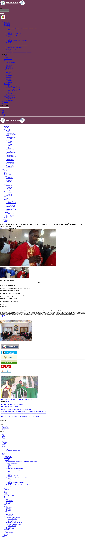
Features (3, 115)
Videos (3, 110)
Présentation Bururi (9, 72)
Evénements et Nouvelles (6, 441)
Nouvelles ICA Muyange (9, 214)
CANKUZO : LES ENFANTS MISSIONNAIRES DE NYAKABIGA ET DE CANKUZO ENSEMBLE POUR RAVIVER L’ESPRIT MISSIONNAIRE (23, 413)
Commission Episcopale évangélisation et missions (14, 33)
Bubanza (5, 78)
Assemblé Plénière (7, 22)
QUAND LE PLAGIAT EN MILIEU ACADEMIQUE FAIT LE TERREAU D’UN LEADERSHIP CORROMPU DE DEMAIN (20, 416)
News (3, 112)
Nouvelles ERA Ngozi (9, 100)
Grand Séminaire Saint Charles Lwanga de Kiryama (14, 89)
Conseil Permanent (7, 23)
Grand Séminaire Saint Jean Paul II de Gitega (13, 87)
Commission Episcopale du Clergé (11, 137)
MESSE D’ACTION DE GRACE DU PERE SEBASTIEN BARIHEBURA (12, 404)
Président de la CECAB (5, 428)
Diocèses (3, 63)
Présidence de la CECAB (7, 128)
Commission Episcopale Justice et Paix (12, 42)
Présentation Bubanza (9, 79)
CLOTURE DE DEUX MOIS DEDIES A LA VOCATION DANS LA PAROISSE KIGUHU (15, 402)
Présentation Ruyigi (9, 77)
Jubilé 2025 (6, 61)
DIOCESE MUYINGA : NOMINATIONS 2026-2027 (9, 408)
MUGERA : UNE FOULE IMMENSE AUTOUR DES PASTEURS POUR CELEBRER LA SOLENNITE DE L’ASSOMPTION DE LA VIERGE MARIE (24, 414)
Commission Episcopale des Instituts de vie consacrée (14, 35)
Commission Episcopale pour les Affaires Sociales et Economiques (16, 40)
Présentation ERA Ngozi (10, 99)
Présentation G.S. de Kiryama (12, 90)
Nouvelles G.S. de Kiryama (12, 91)
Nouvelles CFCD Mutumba (10, 98)
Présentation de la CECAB (8, 24)
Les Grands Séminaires (5, 449)
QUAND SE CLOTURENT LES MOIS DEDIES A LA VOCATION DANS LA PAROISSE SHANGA (16, 399)
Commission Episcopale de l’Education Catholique (14, 470)
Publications (6, 57)
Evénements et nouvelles (8, 59)
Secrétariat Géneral (7, 25)
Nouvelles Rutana (9, 82)
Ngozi (5, 69)
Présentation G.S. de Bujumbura (13, 85)
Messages (6, 55)
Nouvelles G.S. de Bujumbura (12, 86)
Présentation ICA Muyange (10, 95)
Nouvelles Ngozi (8, 503)
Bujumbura (4, 433)
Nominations (6, 171)
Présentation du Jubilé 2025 (10, 62)
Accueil (3, 20)
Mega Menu (4, 114)
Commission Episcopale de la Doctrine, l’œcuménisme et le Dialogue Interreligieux (18, 52)
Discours (5, 60)
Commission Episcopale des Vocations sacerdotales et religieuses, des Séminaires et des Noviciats (21, 28)
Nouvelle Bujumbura (9, 68)
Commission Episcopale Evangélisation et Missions (14, 47)
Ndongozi (5, 492)
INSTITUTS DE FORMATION (6, 83)
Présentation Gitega (9, 65)
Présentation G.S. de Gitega (12, 204)
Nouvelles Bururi (8, 73)
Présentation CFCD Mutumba (10, 97)
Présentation (8, 26)
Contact (3, 103)
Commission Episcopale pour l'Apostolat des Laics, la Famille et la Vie (11, 156)
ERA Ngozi (5, 217)
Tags (3, 111)
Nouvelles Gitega (8, 66)
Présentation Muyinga (9, 74)
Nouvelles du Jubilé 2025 (9, 178)
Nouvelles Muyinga (9, 75)
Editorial (5, 58)
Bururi (5, 71)
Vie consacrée (4, 101)
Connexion (2, 13)
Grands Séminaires (7, 84)
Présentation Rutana (9, 81)
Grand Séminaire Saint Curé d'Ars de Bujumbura (13, 517)
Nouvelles (7, 27)
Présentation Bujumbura (10, 67)
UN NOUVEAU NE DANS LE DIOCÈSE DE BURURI (9, 406)
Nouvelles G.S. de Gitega (12, 88)
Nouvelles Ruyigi (8, 510)
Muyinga (5, 189)
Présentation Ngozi (9, 70)
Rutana (5, 196)
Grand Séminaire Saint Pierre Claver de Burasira (13, 524)
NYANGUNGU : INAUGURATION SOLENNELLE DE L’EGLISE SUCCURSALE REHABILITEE (16, 409)
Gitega (5, 64)
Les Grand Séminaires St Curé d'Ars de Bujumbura (12, 450)
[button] (1, 5)
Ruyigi (5, 76)
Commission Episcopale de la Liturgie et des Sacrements (15, 49)
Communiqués (6, 56)
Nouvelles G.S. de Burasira (12, 93)
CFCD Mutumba (6, 96)
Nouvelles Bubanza (9, 80)
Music (3, 113)
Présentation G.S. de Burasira (12, 92)
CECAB (3, 21)
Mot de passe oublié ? (3, 12)
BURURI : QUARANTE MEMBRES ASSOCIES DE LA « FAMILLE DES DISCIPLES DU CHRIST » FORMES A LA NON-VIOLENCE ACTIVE (23, 411)
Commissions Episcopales (6, 429)
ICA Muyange (6, 94)
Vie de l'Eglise (4, 169)
